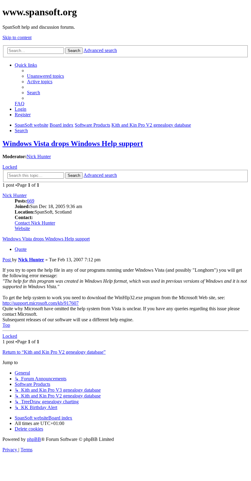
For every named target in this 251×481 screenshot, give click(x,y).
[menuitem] (45, 76)
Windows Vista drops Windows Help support (72, 143)
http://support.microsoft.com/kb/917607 (40, 303)
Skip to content (17, 37)
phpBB (34, 439)
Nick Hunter (39, 156)
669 (30, 200)
